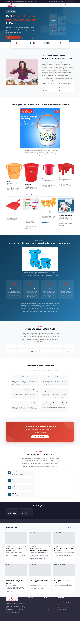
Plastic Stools (46, 607)
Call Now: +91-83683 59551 (40, 436)
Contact (71, 4)
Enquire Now (28, 194)
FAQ (29, 611)
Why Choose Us (32, 607)
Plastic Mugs (46, 605)
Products (60, 4)
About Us (55, 4)
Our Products (31, 605)
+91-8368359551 (14, 481)
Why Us (66, 4)
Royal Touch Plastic (27, 619)
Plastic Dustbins (47, 603)
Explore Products (14, 37)
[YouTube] (18, 612)
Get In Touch (28, 37)
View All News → (71, 527)
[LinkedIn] (73, 1)
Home (50, 4)
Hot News (24, 546)
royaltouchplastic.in (64, 609)
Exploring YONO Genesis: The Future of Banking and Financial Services (15, 582)
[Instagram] (68, 1)
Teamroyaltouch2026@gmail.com (21, 1)
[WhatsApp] (71, 1)
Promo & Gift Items (47, 611)
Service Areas (31, 609)
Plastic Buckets (47, 601)
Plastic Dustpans (47, 609)
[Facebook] (66, 1)
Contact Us (31, 613)
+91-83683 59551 (10, 1)
